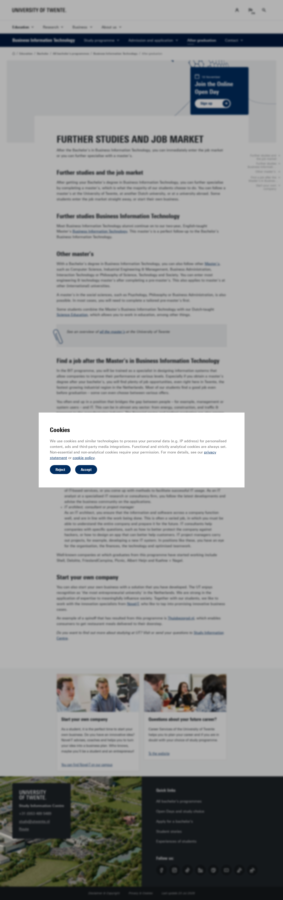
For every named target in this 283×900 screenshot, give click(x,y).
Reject (60, 469)
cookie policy (84, 458)
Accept (86, 469)
